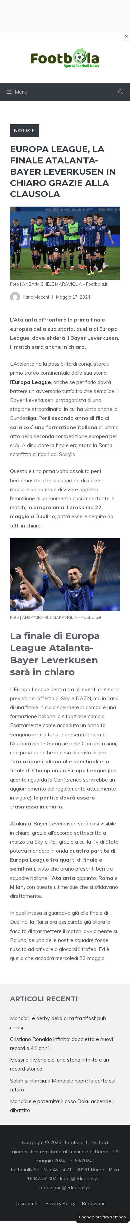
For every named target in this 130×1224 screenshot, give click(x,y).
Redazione (94, 1203)
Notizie (24, 131)
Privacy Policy (60, 1203)
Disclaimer (27, 1203)
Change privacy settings (102, 1216)
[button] (121, 92)
